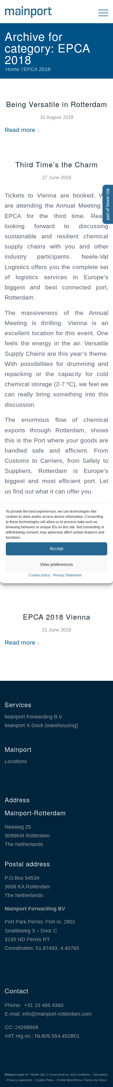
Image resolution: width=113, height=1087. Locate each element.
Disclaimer (100, 1074)
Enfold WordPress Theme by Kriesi (81, 1080)
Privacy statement (19, 1080)
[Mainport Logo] (46, 11)
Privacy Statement (67, 575)
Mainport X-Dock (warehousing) (41, 725)
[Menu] (100, 11)
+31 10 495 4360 (43, 1005)
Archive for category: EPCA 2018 (47, 47)
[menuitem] (100, 11)
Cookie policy (39, 575)
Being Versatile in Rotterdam (56, 104)
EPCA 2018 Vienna (56, 616)
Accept (56, 548)
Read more (20, 129)
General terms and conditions (69, 1074)
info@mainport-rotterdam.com (57, 1014)
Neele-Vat (37, 1074)
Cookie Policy (44, 1080)
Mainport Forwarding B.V (33, 717)
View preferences (56, 564)
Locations (16, 761)
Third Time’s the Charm (56, 164)
